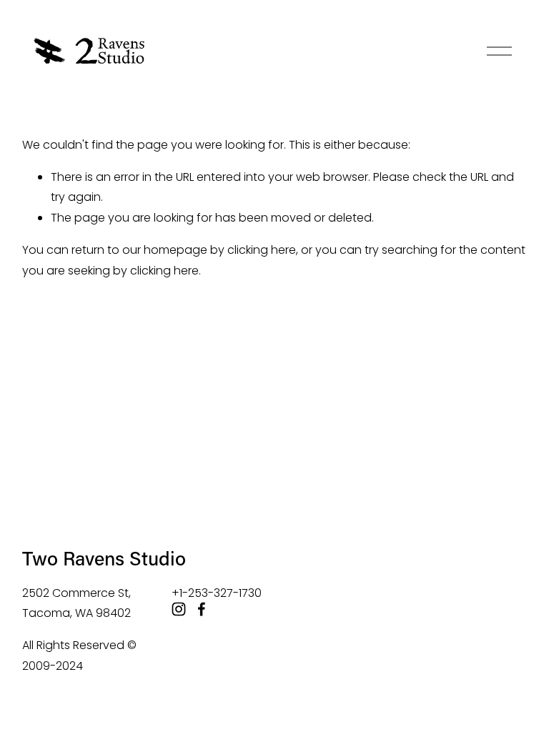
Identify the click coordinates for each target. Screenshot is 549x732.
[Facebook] (201, 609)
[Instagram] (179, 609)
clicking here (261, 250)
